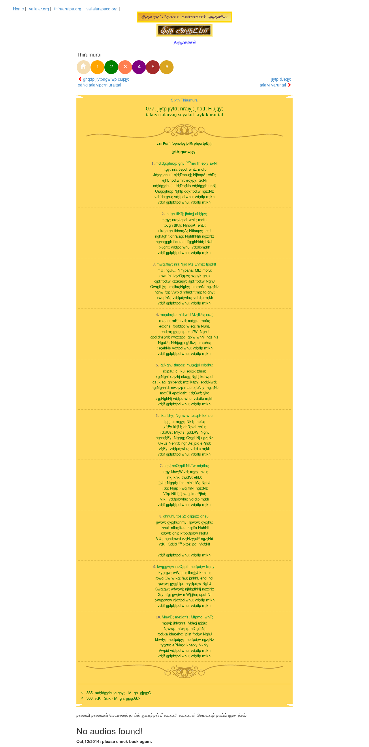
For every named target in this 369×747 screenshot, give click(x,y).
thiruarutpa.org (67, 9)
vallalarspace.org (102, 9)
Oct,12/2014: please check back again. (114, 741)
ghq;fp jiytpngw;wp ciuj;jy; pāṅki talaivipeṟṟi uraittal (103, 82)
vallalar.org (39, 9)
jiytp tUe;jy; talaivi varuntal (275, 82)
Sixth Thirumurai (184, 100)
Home (18, 9)
